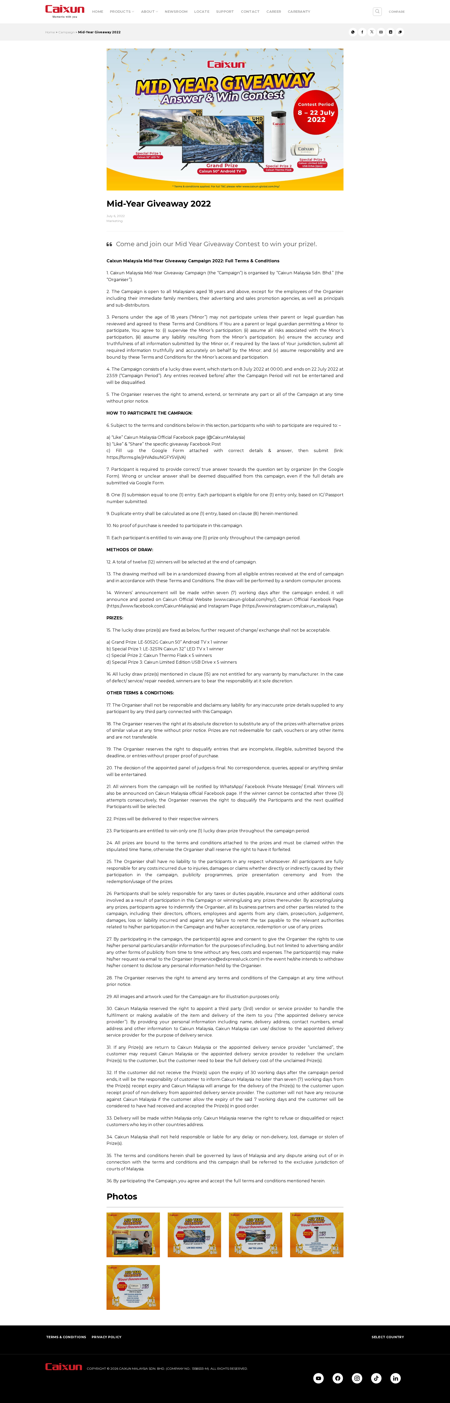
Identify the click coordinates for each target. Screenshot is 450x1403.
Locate (201, 12)
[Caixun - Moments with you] (64, 12)
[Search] (377, 12)
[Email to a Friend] (381, 32)
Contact (250, 12)
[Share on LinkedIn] (390, 32)
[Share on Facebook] (362, 32)
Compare (397, 12)
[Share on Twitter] (371, 32)
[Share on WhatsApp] (353, 32)
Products (120, 12)
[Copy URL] (400, 32)
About (148, 12)
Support (225, 12)
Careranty (299, 12)
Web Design (54, 1381)
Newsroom (176, 12)
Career (273, 12)
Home (97, 12)
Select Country (388, 1337)
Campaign (66, 32)
